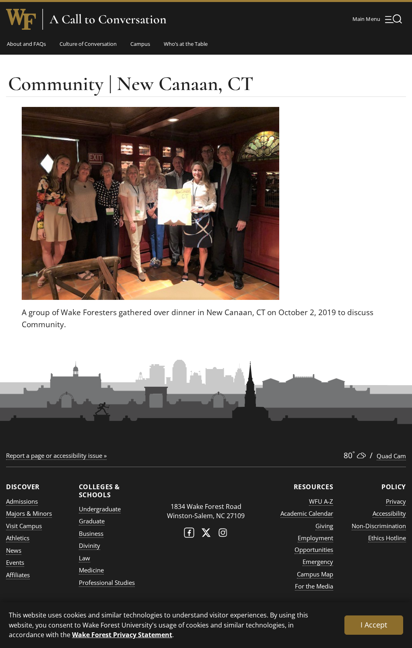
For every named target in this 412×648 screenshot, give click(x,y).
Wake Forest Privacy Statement (122, 634)
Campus (140, 43)
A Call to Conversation (108, 19)
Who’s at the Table (186, 43)
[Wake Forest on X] (206, 534)
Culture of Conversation (88, 43)
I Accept (373, 625)
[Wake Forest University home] (21, 19)
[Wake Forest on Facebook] (189, 534)
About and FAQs (26, 43)
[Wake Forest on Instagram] (223, 534)
